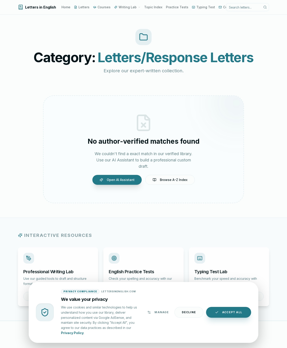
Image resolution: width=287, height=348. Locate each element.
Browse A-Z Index (173, 180)
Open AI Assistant (121, 180)
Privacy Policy (72, 333)
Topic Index (153, 7)
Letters (83, 7)
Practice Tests (177, 7)
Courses (104, 7)
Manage (161, 312)
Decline (189, 312)
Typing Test (205, 7)
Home (65, 7)
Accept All (232, 312)
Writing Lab (128, 7)
